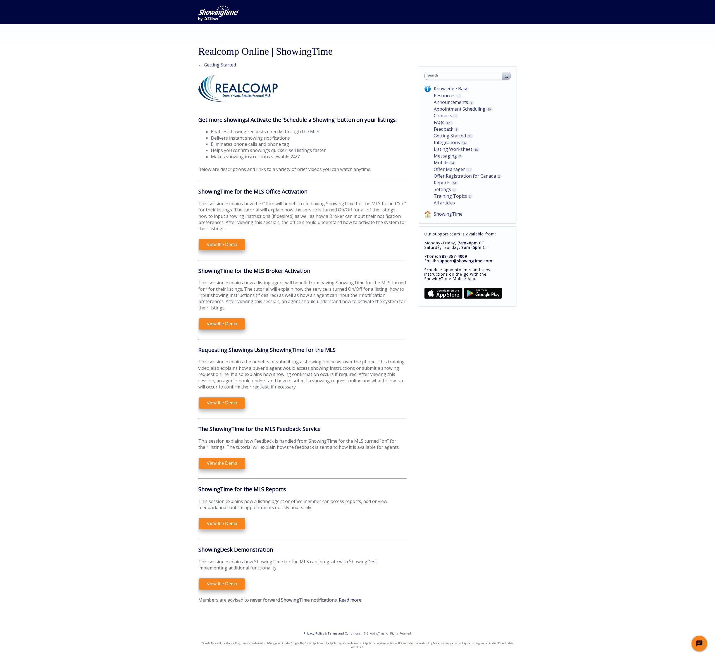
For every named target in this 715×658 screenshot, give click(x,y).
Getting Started (450, 136)
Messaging (445, 156)
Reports (442, 183)
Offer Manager (449, 169)
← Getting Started (217, 64)
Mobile (441, 162)
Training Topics (450, 196)
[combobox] (464, 75)
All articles (444, 203)
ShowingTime (448, 214)
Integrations (447, 142)
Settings (442, 189)
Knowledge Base (451, 88)
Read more (350, 600)
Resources (445, 95)
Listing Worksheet (453, 149)
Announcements (451, 102)
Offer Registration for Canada (465, 176)
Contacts (443, 116)
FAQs (439, 122)
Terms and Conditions (344, 633)
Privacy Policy (314, 633)
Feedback (443, 129)
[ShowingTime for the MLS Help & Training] (218, 13)
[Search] (506, 76)
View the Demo (222, 244)
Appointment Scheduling (459, 109)
